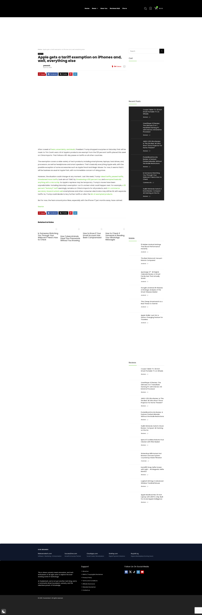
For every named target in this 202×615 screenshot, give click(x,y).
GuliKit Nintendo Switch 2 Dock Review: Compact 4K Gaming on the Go (152, 191)
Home (87, 8)
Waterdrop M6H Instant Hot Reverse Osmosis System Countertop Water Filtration (151, 455)
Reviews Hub (115, 8)
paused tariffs (117, 176)
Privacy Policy (87, 578)
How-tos (103, 8)
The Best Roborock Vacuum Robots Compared (151, 259)
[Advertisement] (101, 32)
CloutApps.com (92, 553)
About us (85, 571)
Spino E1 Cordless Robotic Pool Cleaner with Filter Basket (152, 441)
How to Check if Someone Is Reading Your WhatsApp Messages (115, 236)
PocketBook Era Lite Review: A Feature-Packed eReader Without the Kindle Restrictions (152, 160)
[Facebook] (126, 572)
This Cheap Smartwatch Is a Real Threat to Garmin (151, 302)
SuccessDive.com (71, 553)
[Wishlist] (150, 8)
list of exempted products (101, 194)
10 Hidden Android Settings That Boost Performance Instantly (151, 246)
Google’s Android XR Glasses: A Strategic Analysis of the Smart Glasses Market (152, 290)
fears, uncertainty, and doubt (63, 149)
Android (143, 252)
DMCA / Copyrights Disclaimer (92, 574)
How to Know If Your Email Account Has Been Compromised (92, 235)
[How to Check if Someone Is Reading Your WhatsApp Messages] (115, 228)
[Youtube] (142, 572)
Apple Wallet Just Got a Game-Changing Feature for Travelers (152, 317)
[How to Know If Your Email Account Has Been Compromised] (93, 228)
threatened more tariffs (48, 179)
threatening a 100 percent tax (88, 179)
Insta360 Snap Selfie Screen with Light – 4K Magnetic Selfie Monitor (152, 469)
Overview (144, 461)
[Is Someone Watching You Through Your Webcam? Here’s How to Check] (48, 228)
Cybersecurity (147, 182)
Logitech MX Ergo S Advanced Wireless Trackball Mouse (152, 482)
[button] (3, 611)
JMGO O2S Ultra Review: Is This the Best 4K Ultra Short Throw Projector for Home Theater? (152, 144)
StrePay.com (113, 553)
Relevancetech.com (45, 553)
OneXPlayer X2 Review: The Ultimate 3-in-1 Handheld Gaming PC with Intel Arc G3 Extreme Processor (152, 127)
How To (41, 54)
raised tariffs (105, 176)
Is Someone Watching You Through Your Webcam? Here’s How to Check (48, 236)
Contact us (86, 590)
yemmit (46, 65)
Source (41, 206)
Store (124, 8)
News (94, 8)
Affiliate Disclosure (88, 584)
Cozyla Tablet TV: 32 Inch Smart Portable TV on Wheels (152, 112)
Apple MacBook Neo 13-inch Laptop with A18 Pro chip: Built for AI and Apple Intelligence (152, 497)
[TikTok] (134, 572)
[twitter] (130, 572)
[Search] (161, 51)
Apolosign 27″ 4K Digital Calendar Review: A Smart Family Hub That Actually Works (150, 275)
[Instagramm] (138, 572)
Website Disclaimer (89, 587)
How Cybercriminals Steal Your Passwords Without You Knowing (70, 238)
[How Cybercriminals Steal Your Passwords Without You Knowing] (70, 228)
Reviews (145, 117)
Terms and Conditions (90, 581)
